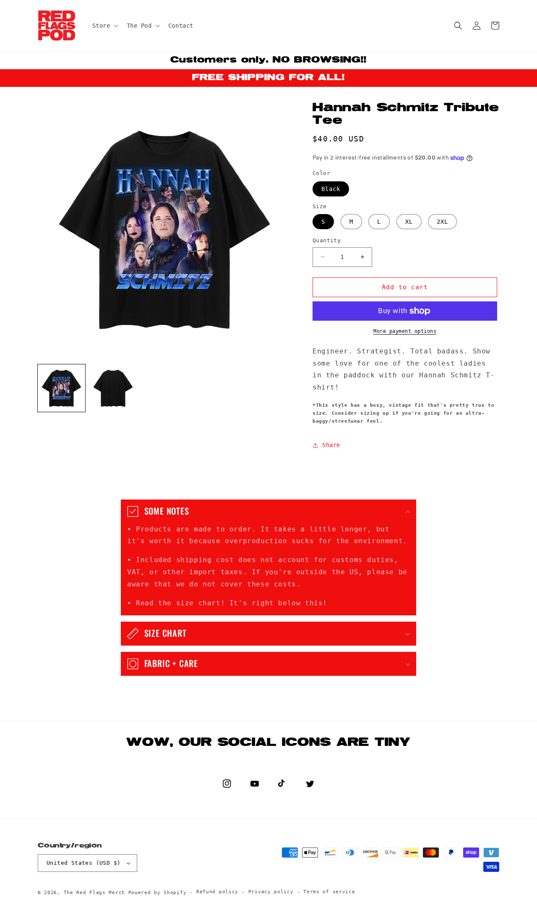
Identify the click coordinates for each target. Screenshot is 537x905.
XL (409, 221)
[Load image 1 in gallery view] (61, 388)
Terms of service (329, 892)
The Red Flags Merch (94, 892)
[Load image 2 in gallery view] (113, 388)
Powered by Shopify (157, 892)
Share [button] (331, 445)
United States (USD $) (83, 863)
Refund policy (217, 892)
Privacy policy (271, 892)
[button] (104, 25)
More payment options (404, 331)
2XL (442, 221)
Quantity (327, 240)
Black (330, 189)
